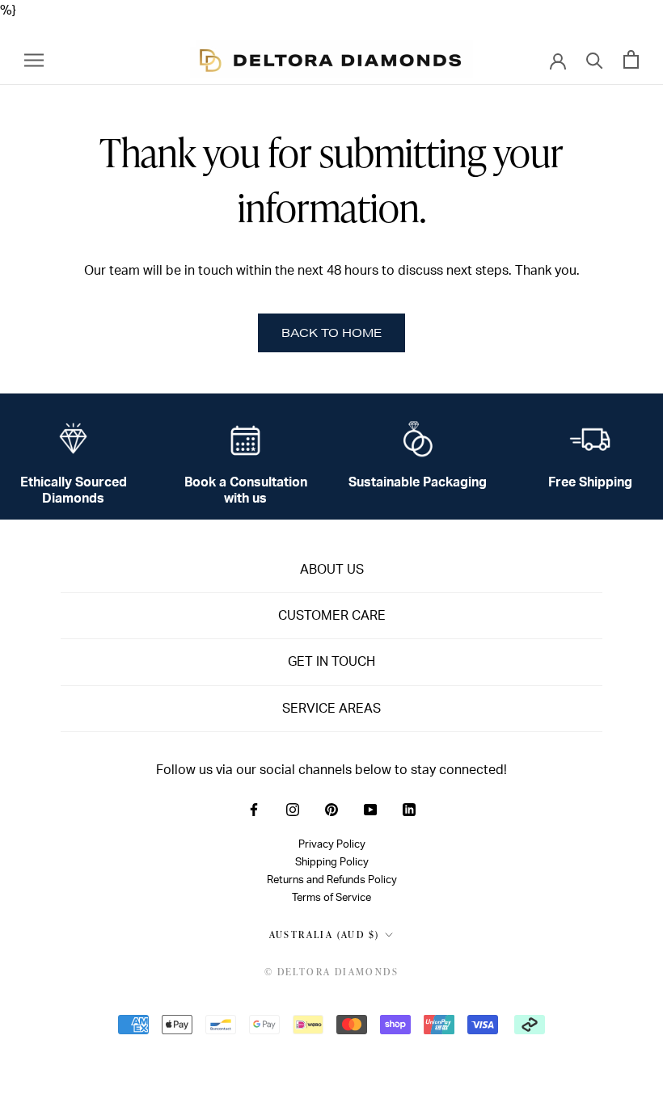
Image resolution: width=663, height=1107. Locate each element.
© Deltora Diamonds (331, 972)
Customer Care (332, 615)
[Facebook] (253, 808)
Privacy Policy (331, 844)
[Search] (594, 59)
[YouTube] (370, 808)
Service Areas (331, 708)
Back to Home (331, 333)
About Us (332, 569)
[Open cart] (631, 59)
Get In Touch (331, 661)
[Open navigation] (34, 59)
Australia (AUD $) (324, 934)
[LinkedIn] (409, 808)
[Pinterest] (331, 808)
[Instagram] (292, 808)
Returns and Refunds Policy (332, 880)
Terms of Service (331, 897)
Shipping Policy (332, 862)
